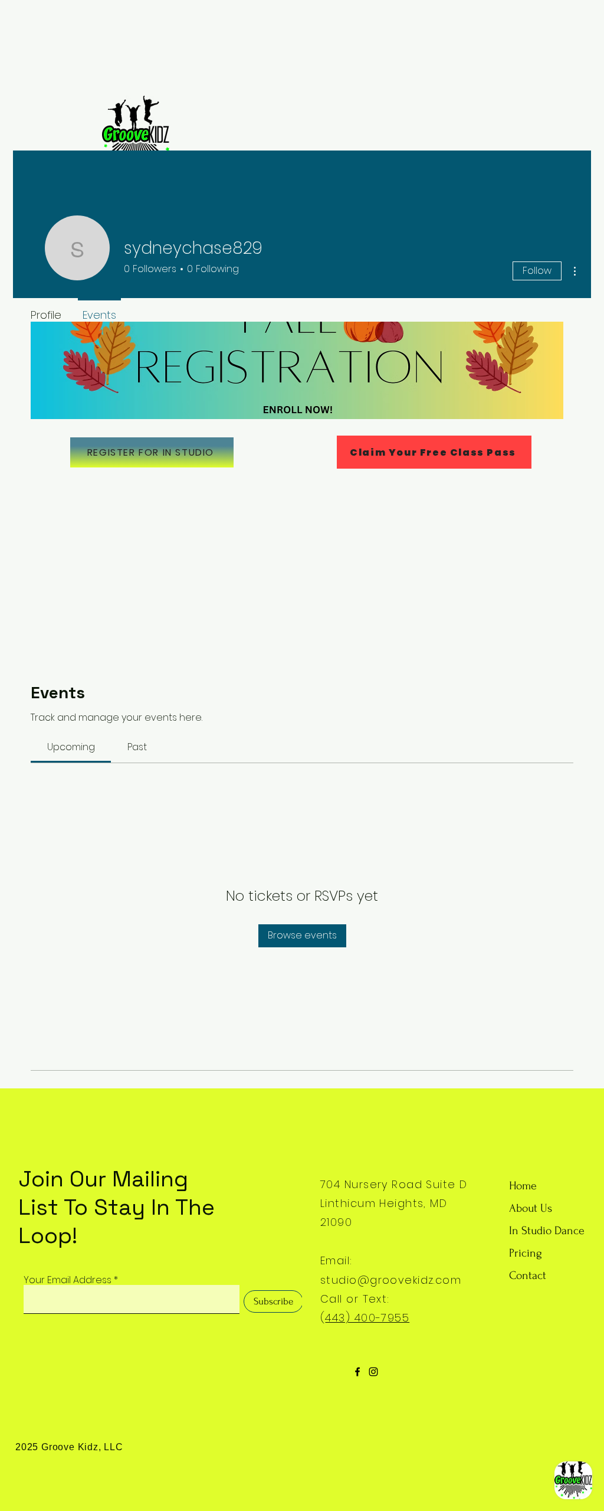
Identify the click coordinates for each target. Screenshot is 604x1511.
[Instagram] (373, 1372)
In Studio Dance (547, 1230)
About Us (530, 1208)
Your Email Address (67, 1280)
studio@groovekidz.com (390, 1280)
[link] (71, 747)
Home (523, 1185)
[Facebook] (357, 1372)
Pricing (525, 1253)
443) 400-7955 (367, 1317)
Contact (527, 1275)
